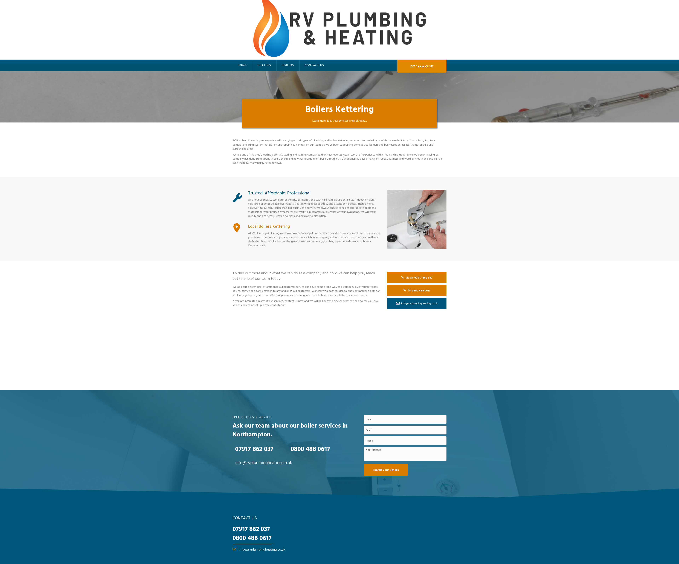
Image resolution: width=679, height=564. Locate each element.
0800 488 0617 (252, 537)
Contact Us (314, 65)
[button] (386, 470)
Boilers (288, 65)
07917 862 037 (251, 528)
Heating (264, 65)
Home (242, 65)
